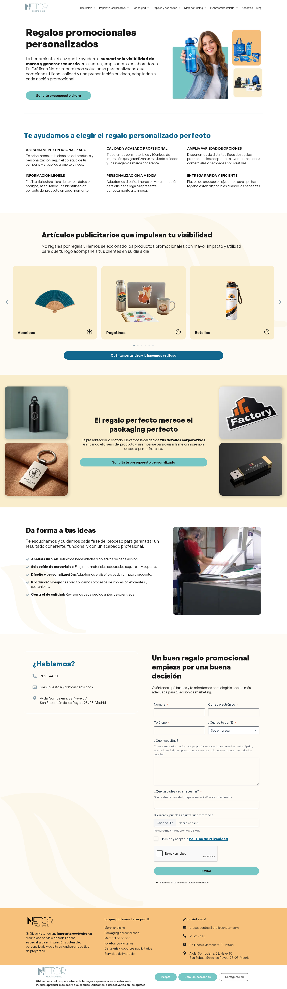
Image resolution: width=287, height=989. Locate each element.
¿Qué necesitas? (166, 740)
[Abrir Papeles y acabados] (179, 8)
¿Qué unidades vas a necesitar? (178, 791)
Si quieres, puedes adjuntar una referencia (183, 815)
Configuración (234, 977)
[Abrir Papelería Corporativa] (128, 8)
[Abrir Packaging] (148, 8)
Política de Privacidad (208, 839)
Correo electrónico (223, 704)
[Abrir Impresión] (94, 8)
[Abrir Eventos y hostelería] (237, 8)
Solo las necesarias (198, 977)
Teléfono (162, 722)
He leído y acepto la (194, 839)
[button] (6, 302)
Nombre (161, 704)
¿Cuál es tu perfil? (222, 722)
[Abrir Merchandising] (205, 8)
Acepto (165, 977)
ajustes (140, 985)
